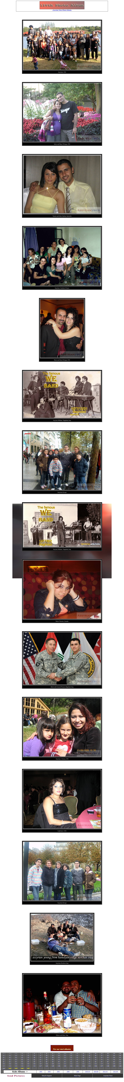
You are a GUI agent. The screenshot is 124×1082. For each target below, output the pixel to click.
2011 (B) (115, 1071)
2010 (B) (96, 1071)
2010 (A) (87, 1071)
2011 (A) (105, 1071)
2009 (77, 1071)
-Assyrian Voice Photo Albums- (62, 10)
